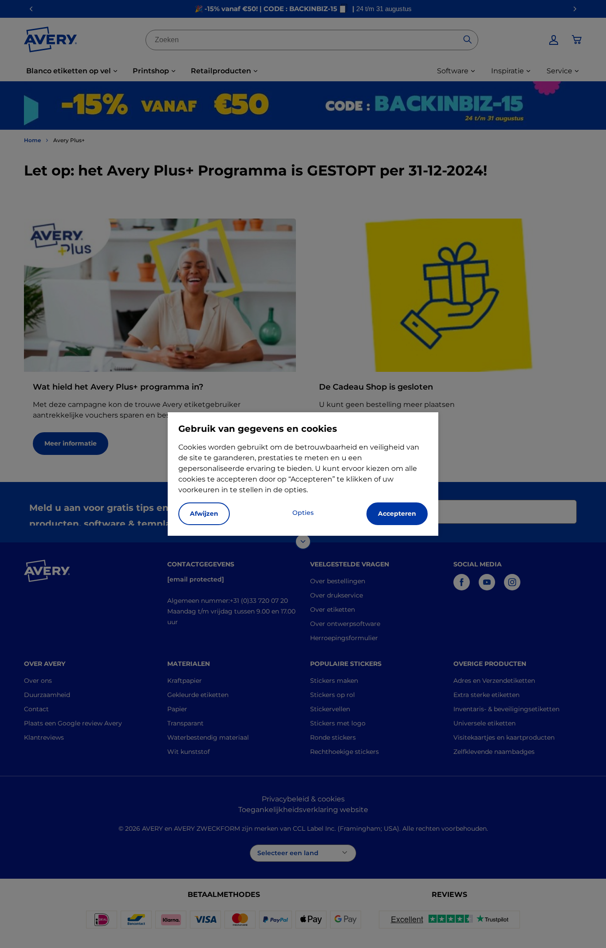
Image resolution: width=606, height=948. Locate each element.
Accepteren (397, 514)
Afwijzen (204, 514)
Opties (303, 513)
